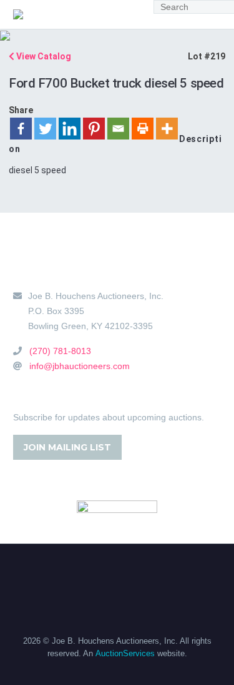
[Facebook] (21, 129)
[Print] (143, 129)
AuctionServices (125, 653)
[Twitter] (45, 129)
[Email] (118, 129)
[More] (167, 129)
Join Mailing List (67, 447)
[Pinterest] (94, 129)
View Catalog (42, 56)
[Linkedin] (69, 129)
